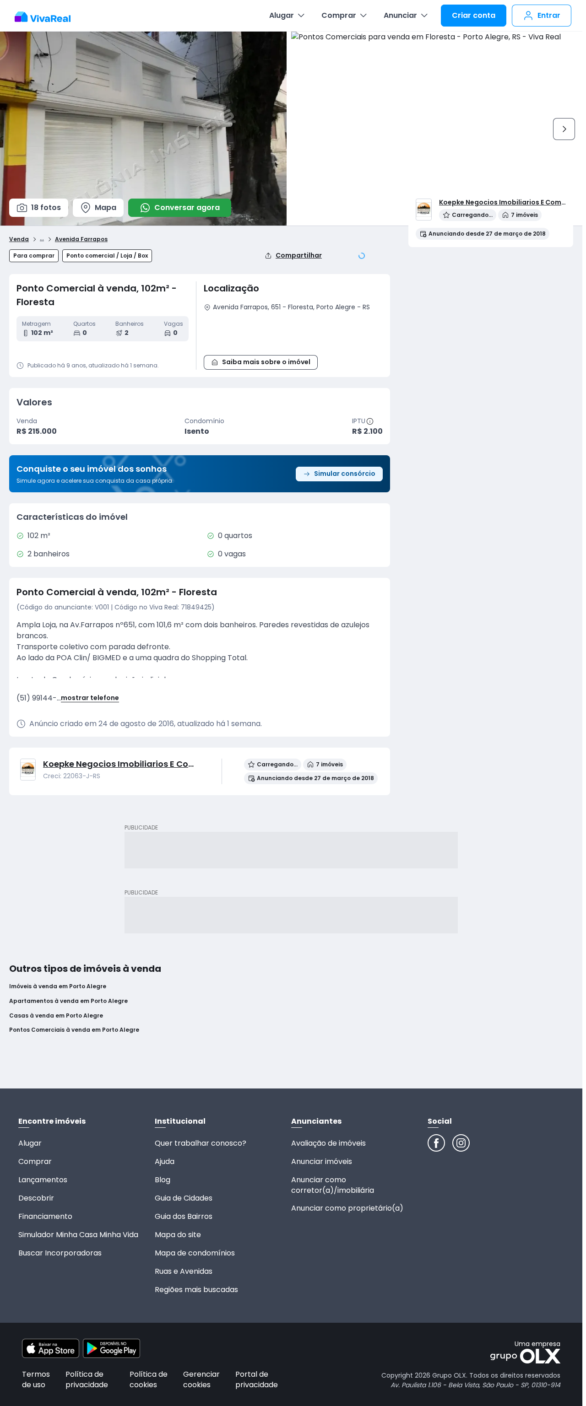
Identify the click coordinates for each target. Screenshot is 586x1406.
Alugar (281, 15)
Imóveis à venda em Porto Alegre (57, 986)
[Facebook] (436, 1143)
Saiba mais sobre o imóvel (266, 361)
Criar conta (473, 15)
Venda (19, 239)
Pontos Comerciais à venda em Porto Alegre (74, 1030)
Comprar (338, 15)
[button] (293, 332)
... (42, 237)
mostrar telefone (90, 698)
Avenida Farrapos (81, 239)
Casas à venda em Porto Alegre (56, 1015)
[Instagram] (461, 1143)
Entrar (548, 15)
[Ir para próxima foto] (564, 129)
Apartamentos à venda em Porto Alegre (68, 1001)
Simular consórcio (344, 473)
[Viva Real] (47, 16)
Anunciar (400, 15)
